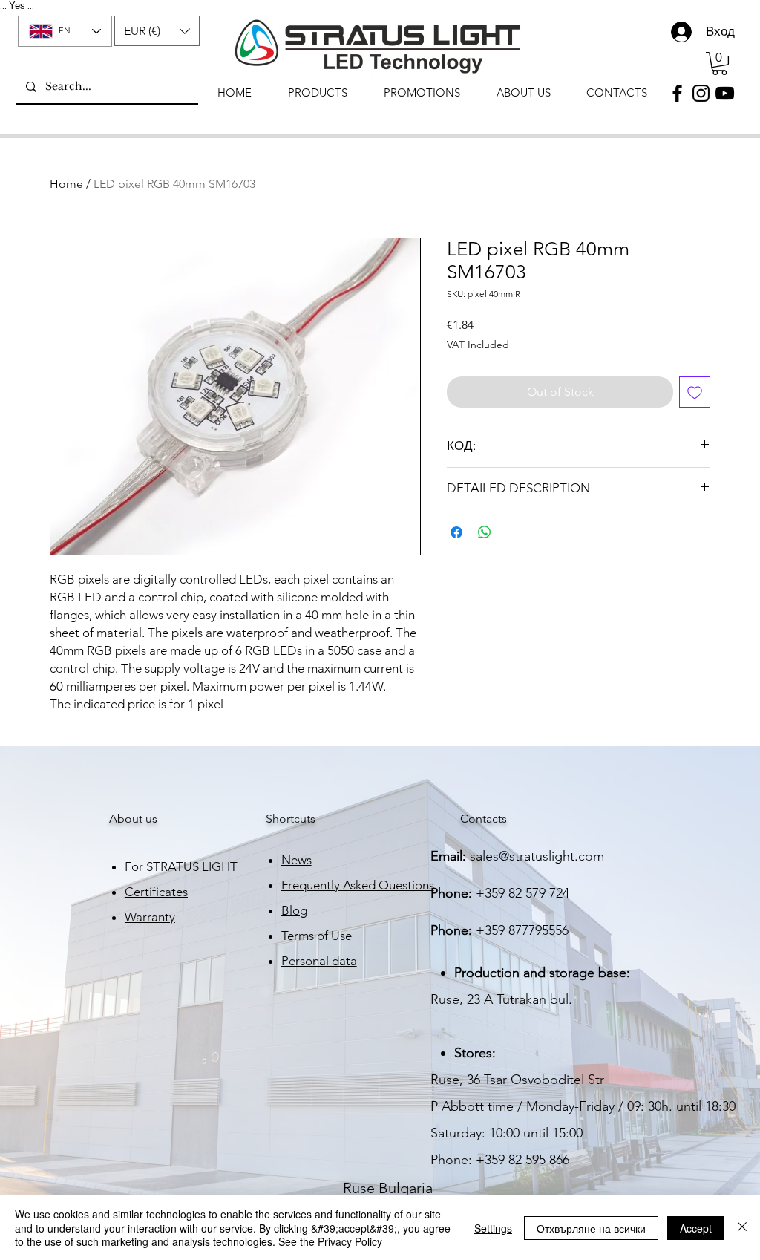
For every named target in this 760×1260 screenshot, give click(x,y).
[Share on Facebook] (456, 532)
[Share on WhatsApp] (485, 532)
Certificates (156, 891)
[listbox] (157, 31)
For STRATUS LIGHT (181, 866)
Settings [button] (493, 1228)
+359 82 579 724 (522, 893)
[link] (719, 63)
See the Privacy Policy (330, 1241)
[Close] (742, 1227)
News (296, 859)
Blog (294, 910)
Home (66, 184)
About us (133, 819)
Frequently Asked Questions (357, 885)
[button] (157, 31)
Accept (696, 1228)
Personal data (319, 960)
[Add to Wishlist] (694, 392)
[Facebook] (677, 93)
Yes (17, 5)
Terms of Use (316, 935)
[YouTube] (724, 93)
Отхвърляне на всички (591, 1228)
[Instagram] (700, 93)
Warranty (150, 917)
